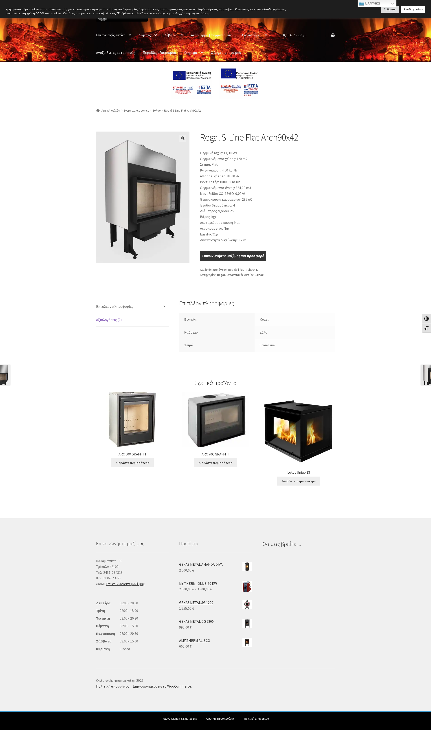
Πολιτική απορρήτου (113, 686)
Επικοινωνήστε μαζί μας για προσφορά (233, 255)
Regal (221, 275)
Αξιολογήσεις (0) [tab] (109, 319)
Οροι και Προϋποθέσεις (220, 718)
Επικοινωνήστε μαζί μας (125, 584)
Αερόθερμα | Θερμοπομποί (212, 35)
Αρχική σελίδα (110, 110)
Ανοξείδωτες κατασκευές (115, 52)
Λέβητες (171, 35)
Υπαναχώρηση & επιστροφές (179, 718)
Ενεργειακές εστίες (110, 35)
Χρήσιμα (190, 52)
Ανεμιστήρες (251, 35)
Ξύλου (156, 110)
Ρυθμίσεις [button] (390, 9)
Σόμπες (145, 35)
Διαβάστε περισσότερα (132, 463)
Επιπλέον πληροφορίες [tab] (114, 306)
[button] (182, 138)
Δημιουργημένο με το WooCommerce (162, 686)
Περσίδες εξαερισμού (159, 52)
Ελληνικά (372, 3)
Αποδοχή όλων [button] (413, 9)
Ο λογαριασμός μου (226, 52)
